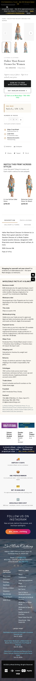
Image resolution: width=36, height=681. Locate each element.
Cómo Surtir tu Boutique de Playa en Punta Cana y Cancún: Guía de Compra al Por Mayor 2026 (18, 653)
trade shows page (8, 385)
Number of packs (11, 115)
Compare (19, 146)
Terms (28, 13)
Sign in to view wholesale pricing (17, 83)
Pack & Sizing (26, 220)
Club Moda (23, 294)
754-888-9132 (7, 398)
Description (9, 220)
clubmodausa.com (17, 270)
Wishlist (8, 146)
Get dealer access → (17, 90)
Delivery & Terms (11, 225)
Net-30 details (11, 335)
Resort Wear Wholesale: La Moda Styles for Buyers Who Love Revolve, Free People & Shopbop (18, 643)
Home (4, 18)
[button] (31, 33)
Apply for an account (24, 321)
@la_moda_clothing (26, 451)
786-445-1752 (14, 400)
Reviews (27, 225)
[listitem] (12, 190)
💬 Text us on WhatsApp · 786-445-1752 (17, 96)
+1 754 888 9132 (20, 557)
